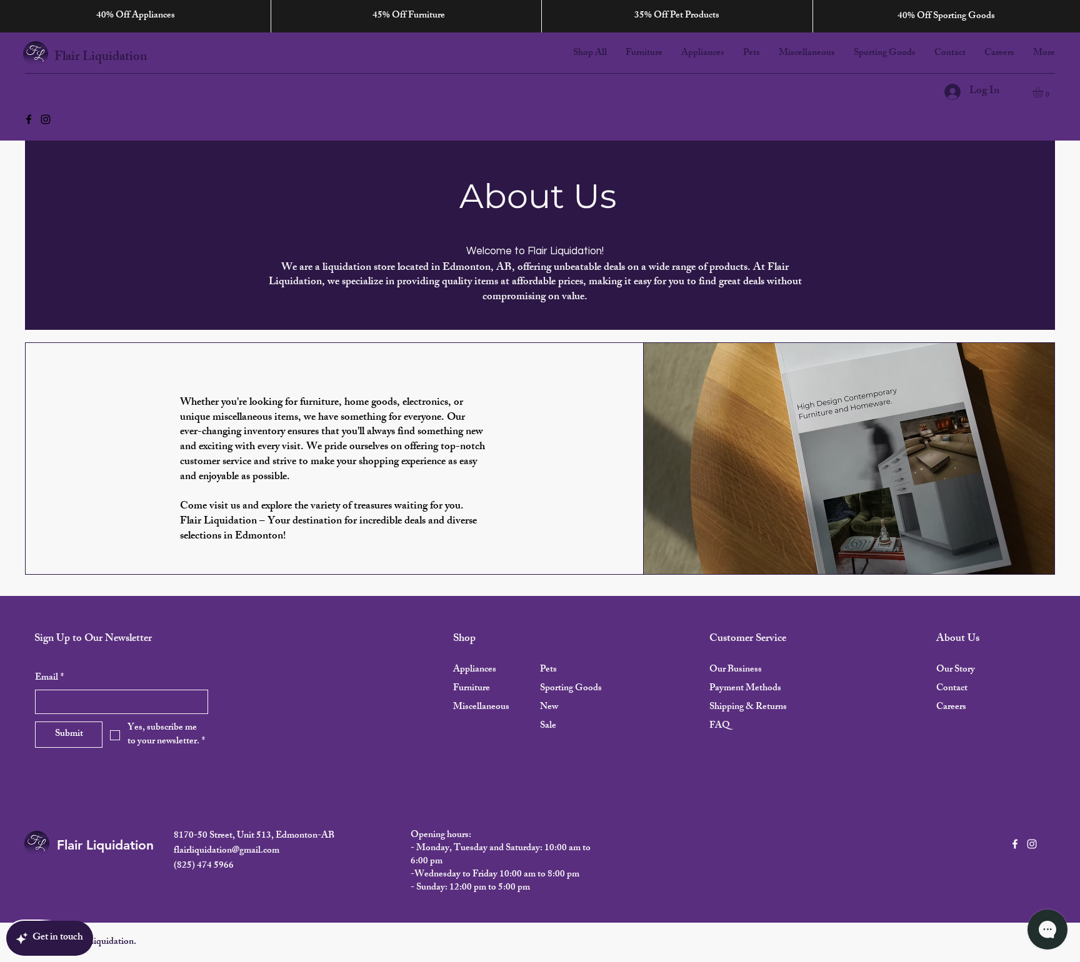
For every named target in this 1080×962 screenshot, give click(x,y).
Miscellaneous (481, 707)
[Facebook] (28, 119)
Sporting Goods (571, 688)
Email (49, 678)
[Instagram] (45, 119)
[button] (1044, 92)
